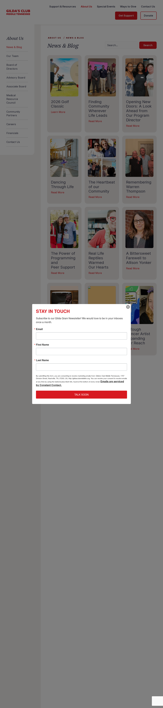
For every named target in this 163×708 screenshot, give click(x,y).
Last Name (42, 360)
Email (39, 329)
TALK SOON (81, 394)
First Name (42, 344)
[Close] (128, 307)
